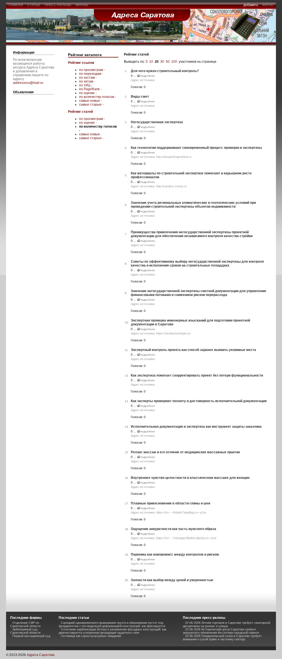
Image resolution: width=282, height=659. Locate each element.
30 (162, 62)
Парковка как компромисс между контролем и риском (175, 554)
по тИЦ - (85, 85)
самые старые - (91, 104)
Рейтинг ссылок (81, 63)
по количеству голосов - (97, 97)
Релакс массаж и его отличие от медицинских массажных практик (185, 452)
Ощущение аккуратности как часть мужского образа (173, 529)
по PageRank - (90, 89)
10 (151, 62)
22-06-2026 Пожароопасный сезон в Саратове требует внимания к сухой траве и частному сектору (222, 637)
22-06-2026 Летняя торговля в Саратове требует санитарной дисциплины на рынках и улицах (226, 624)
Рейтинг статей (80, 112)
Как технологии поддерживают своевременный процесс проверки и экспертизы (196, 148)
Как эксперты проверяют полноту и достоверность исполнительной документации (199, 401)
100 (174, 62)
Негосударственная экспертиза (157, 122)
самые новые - (90, 101)
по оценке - (88, 93)
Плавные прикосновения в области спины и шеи (170, 503)
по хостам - (88, 77)
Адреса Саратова (41, 655)
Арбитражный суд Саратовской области (25, 631)
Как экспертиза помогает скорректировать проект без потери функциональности (197, 375)
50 (168, 62)
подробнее (147, 75)
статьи (34, 5)
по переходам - (91, 74)
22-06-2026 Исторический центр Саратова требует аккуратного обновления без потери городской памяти (221, 631)
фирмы (82, 5)
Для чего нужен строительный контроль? (165, 71)
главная (15, 5)
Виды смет (140, 96)
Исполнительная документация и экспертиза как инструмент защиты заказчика (196, 427)
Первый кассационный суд (31, 636)
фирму (268, 5)
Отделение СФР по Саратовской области (25, 624)
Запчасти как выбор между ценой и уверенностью (172, 580)
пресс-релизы (58, 5)
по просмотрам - (92, 70)
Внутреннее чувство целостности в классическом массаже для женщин (190, 478)
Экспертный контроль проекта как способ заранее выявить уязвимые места (193, 350)
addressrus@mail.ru (28, 83)
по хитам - (87, 81)
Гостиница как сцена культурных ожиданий (91, 636)
